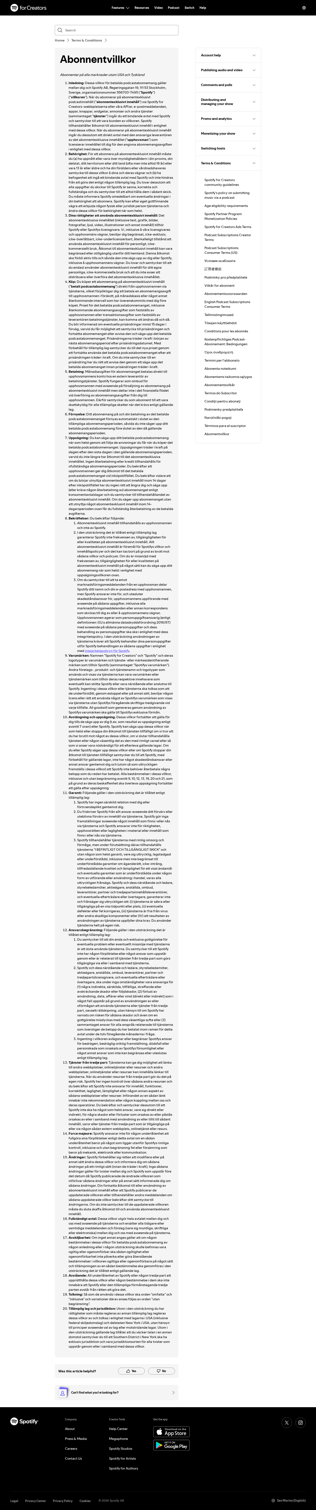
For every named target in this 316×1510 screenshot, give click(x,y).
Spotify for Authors (123, 1468)
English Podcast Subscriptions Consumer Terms (227, 304)
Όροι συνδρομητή (218, 352)
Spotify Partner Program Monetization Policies (223, 216)
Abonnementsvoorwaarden (225, 293)
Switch (189, 8)
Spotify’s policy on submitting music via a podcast (227, 195)
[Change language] (304, 7)
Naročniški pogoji (218, 417)
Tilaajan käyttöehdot (220, 322)
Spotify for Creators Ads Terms (227, 226)
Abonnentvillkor (216, 433)
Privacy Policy (63, 1501)
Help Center (118, 1428)
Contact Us (73, 1458)
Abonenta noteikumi (220, 368)
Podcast (173, 8)
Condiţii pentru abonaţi (222, 401)
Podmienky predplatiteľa (223, 409)
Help (202, 8)
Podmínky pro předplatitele (225, 277)
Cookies (85, 1501)
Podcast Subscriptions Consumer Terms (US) (221, 250)
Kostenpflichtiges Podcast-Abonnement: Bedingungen (225, 341)
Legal (14, 1501)
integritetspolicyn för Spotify (107, 650)
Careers (71, 1448)
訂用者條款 (213, 269)
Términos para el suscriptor (225, 425)
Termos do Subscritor (220, 393)
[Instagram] (300, 1423)
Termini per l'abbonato (221, 360)
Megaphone (118, 1438)
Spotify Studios (120, 1448)
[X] (287, 1423)
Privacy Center (35, 1501)
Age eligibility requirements (226, 205)
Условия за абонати (219, 260)
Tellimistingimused (218, 314)
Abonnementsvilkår (219, 384)
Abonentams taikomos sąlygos (228, 376)
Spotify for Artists (122, 1458)
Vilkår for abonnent (219, 285)
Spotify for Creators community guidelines (221, 182)
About (70, 1428)
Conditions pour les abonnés (226, 331)
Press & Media (76, 1438)
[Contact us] (172, 1392)
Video (158, 8)
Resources (142, 8)
